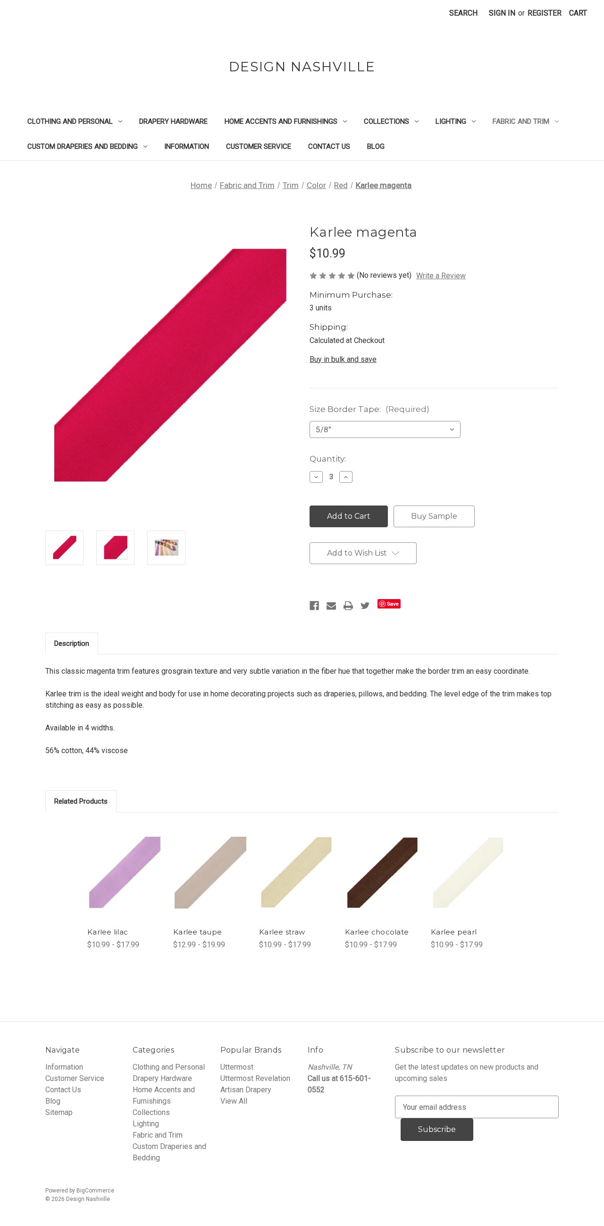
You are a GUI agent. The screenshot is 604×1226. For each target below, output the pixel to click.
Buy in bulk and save (343, 359)
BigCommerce (95, 1190)
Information (186, 146)
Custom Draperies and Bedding (82, 146)
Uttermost (236, 1067)
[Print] (348, 605)
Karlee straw (282, 931)
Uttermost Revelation (255, 1078)
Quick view (121, 859)
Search (463, 13)
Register (545, 13)
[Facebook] (314, 605)
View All (233, 1101)
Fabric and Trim (521, 121)
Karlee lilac (107, 931)
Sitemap (59, 1112)
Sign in (502, 13)
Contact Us (329, 146)
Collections (386, 121)
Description (71, 643)
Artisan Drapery (245, 1089)
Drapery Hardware (173, 121)
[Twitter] (365, 605)
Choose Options (125, 882)
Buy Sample (434, 516)
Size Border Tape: (369, 409)
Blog (376, 146)
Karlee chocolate (377, 931)
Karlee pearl (454, 931)
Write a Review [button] (441, 275)
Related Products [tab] (81, 801)
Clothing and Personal (70, 121)
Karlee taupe (197, 931)
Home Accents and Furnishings (281, 121)
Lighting (451, 121)
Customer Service (258, 146)
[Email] (331, 605)
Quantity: (328, 458)
